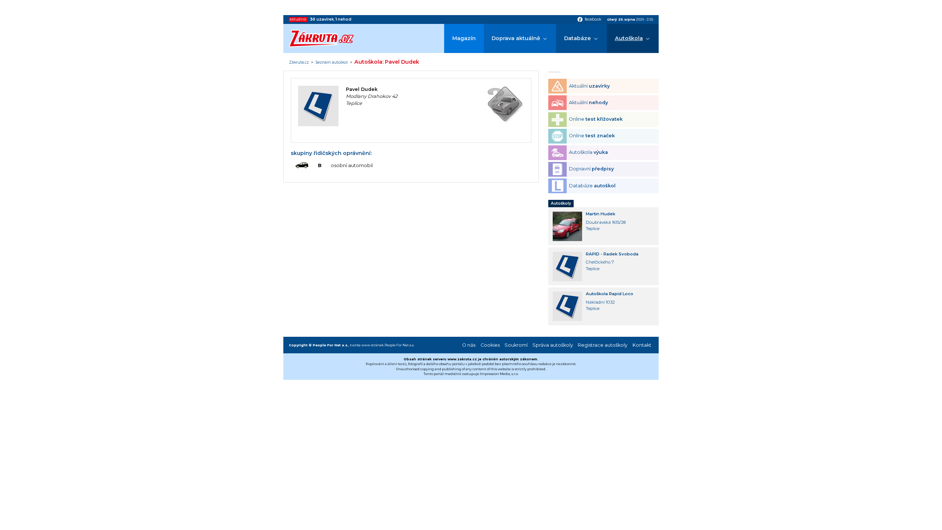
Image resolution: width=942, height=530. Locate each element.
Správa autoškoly (552, 345)
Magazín (464, 38)
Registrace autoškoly (602, 345)
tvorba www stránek (367, 345)
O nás (468, 345)
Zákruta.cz (299, 62)
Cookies (490, 345)
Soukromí (516, 345)
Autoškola (629, 38)
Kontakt (642, 345)
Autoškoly (561, 203)
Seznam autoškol (331, 62)
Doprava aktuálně (516, 38)
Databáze (577, 38)
